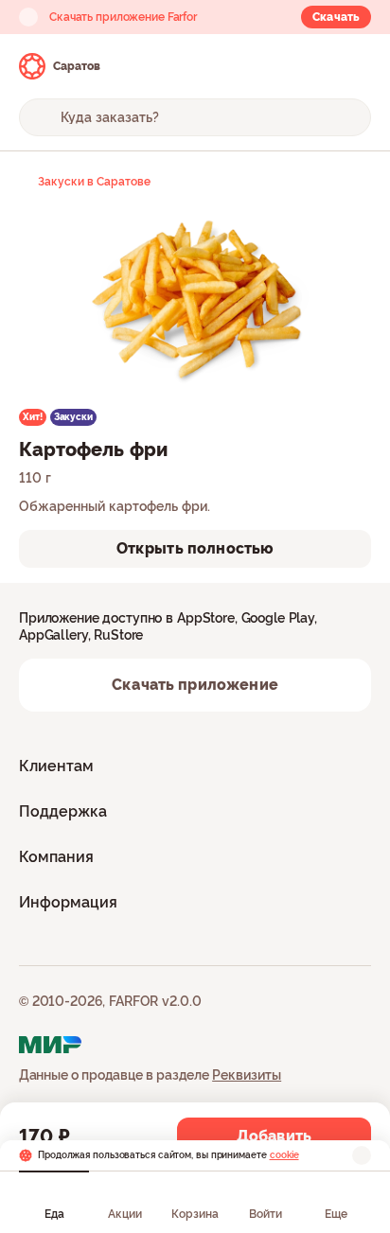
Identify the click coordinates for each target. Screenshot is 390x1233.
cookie (284, 1155)
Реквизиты (246, 1075)
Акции (125, 1214)
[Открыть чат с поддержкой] (354, 66)
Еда (54, 1214)
